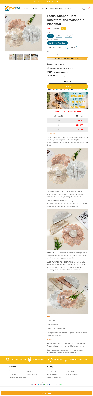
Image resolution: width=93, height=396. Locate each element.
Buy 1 (73, 47)
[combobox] (73, 8)
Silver (59, 36)
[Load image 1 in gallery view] (12, 57)
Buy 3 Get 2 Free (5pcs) (57, 47)
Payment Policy (52, 374)
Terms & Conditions (72, 374)
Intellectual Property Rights (17, 377)
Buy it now (67, 86)
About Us (30, 371)
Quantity (49, 51)
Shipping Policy (70, 371)
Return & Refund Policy (54, 377)
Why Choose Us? (32, 374)
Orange (68, 36)
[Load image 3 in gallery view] (27, 57)
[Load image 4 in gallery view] (34, 57)
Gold (50, 36)
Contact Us (12, 374)
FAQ (10, 371)
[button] (34, 9)
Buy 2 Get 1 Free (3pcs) (57, 43)
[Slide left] (7, 57)
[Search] (80, 8)
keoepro (51, 388)
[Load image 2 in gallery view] (19, 57)
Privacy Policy (51, 371)
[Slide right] (40, 57)
